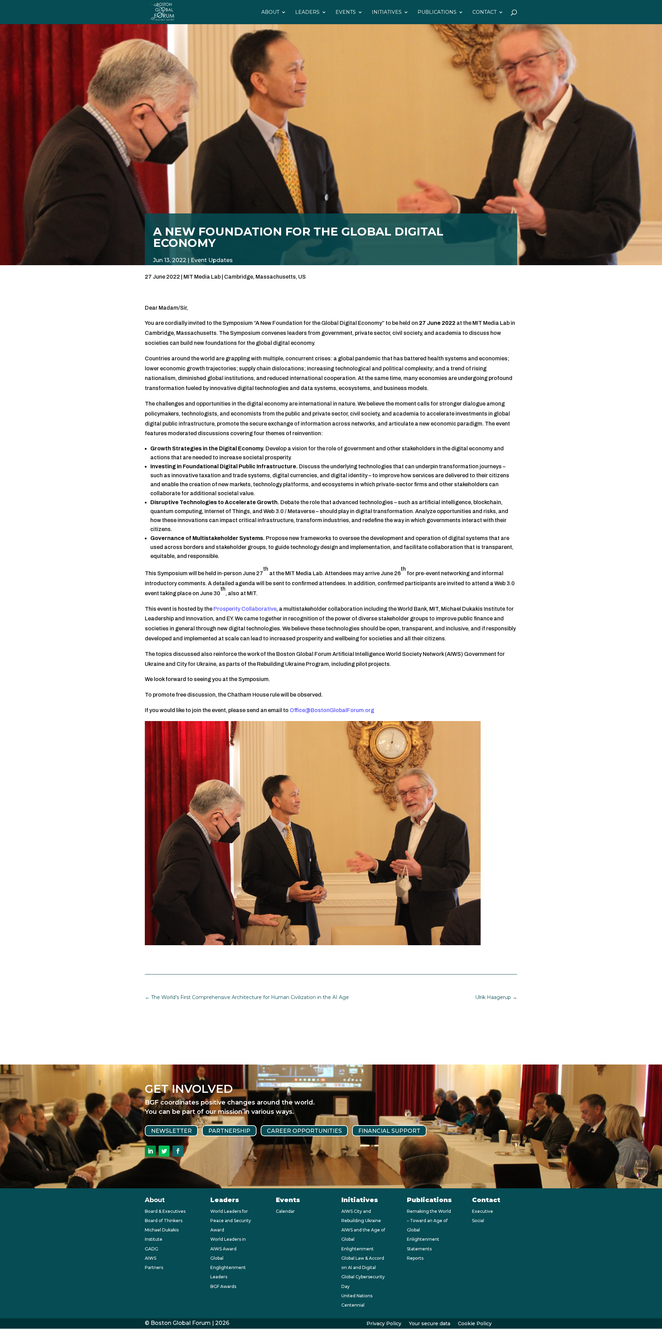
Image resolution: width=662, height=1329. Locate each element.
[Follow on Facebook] (177, 1151)
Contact (484, 12)
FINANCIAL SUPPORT (389, 1130)
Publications (437, 12)
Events (345, 12)
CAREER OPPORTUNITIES (304, 1130)
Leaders (307, 12)
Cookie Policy (475, 1324)
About (270, 12)
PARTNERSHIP (229, 1130)
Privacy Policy (384, 1324)
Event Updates (212, 260)
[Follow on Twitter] (164, 1151)
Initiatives (387, 12)
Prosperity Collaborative (245, 609)
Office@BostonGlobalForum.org (332, 710)
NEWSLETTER (171, 1130)
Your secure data (429, 1324)
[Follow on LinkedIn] (150, 1151)
